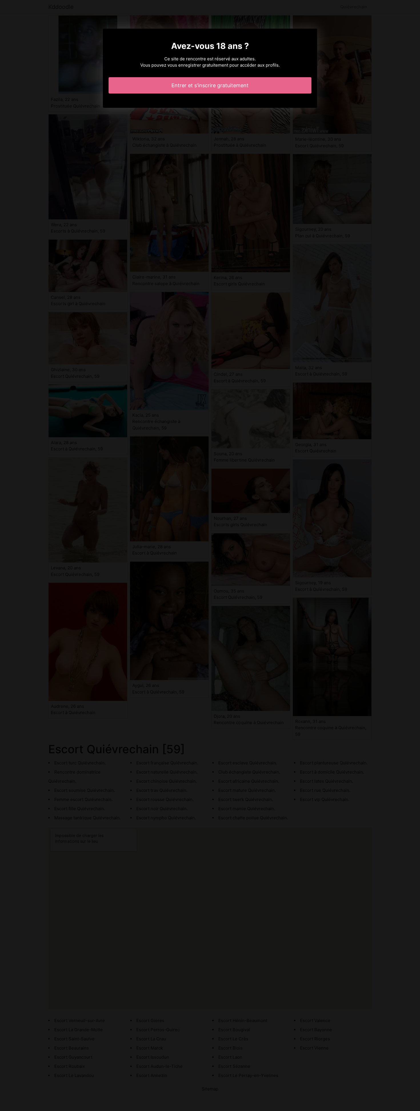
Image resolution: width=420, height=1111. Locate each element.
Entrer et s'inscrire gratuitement (210, 85)
